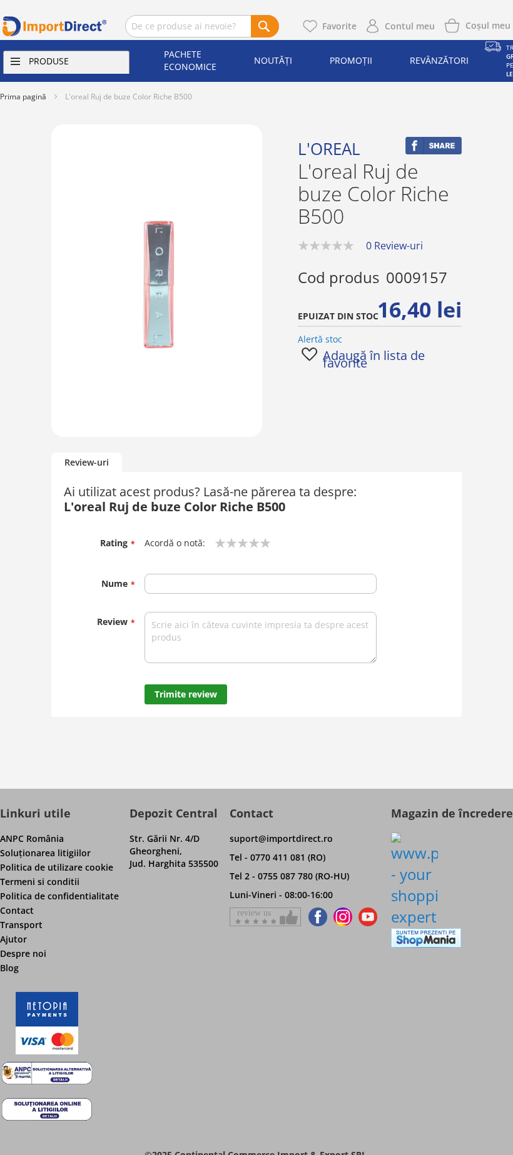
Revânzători (439, 60)
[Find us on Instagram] (342, 917)
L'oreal (329, 149)
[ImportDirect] (54, 26)
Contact (17, 910)
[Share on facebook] (433, 151)
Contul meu (410, 26)
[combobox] (202, 26)
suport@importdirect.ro (281, 838)
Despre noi (23, 953)
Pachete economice (190, 60)
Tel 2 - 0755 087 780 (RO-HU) (289, 876)
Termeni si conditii (39, 882)
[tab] (86, 462)
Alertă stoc (320, 339)
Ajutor (13, 939)
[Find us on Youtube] (367, 917)
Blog (9, 968)
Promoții (351, 60)
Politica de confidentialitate (59, 896)
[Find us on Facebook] (315, 917)
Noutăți (273, 60)
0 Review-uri (394, 245)
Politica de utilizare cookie (56, 867)
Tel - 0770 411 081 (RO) (277, 857)
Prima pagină (23, 96)
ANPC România (32, 838)
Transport (21, 925)
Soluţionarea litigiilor (45, 853)
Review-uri (86, 462)
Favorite (339, 26)
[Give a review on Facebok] (265, 917)
